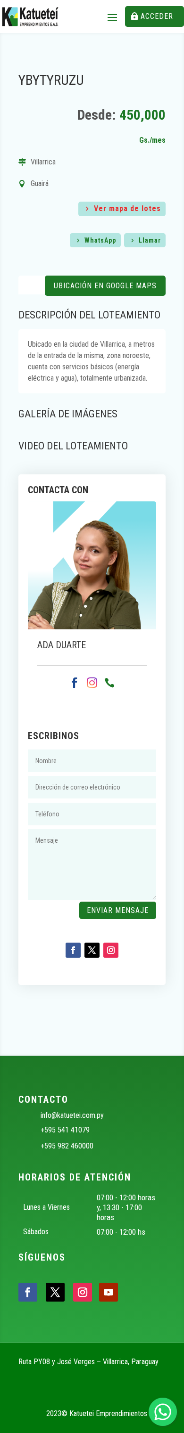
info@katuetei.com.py (72, 1115)
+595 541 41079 (65, 1129)
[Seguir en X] (92, 950)
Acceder (157, 16)
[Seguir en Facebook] (73, 950)
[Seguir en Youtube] (108, 1292)
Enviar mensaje (118, 910)
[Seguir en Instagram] (110, 950)
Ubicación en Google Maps (105, 285)
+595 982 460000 (67, 1145)
